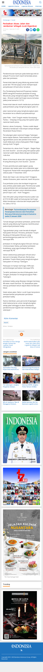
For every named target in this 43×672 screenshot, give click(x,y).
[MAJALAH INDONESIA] (22, 2)
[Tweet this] (31, 29)
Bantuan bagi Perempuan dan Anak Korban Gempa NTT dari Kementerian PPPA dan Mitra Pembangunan (30, 368)
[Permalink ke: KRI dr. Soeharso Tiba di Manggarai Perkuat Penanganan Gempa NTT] (12, 395)
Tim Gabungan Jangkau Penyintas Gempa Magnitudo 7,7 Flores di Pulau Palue (11, 386)
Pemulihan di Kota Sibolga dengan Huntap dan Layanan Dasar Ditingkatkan (11, 343)
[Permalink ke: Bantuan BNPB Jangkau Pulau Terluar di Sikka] (31, 378)
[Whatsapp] (38, 29)
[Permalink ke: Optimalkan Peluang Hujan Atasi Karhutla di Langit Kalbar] (12, 361)
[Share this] (27, 29)
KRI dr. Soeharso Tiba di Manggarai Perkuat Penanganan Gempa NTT (11, 403)
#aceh (6, 322)
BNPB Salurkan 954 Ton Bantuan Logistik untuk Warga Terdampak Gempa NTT (31, 403)
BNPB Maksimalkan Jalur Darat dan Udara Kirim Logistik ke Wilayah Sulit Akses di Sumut (32, 343)
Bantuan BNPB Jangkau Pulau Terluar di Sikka (30, 385)
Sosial (4, 30)
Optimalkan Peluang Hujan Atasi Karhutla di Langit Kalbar (10, 368)
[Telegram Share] (34, 29)
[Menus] (3, 2)
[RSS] (21, 334)
